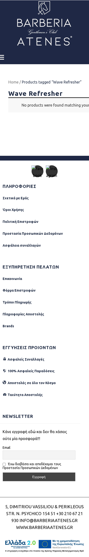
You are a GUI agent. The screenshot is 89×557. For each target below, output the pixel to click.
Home (13, 82)
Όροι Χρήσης (13, 210)
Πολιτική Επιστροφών (20, 222)
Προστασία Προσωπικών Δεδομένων (33, 233)
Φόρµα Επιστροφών (19, 290)
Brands (8, 326)
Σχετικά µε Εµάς (16, 198)
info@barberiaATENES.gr (48, 520)
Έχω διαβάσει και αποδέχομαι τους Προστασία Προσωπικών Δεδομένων (32, 466)
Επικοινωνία (12, 279)
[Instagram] (52, 171)
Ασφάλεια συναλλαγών (22, 245)
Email (6, 448)
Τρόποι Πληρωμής (17, 302)
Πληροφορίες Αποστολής (23, 314)
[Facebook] (37, 171)
